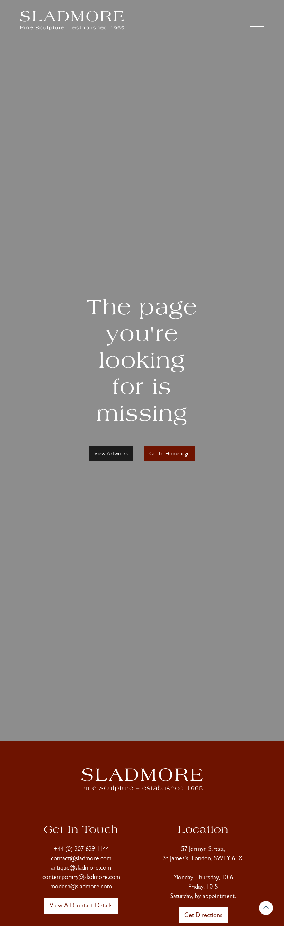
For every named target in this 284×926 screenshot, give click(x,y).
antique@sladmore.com (81, 868)
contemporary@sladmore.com (81, 878)
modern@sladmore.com (81, 887)
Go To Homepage (169, 454)
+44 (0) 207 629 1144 (81, 850)
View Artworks (111, 454)
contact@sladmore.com (81, 859)
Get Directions (203, 916)
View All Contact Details (81, 906)
